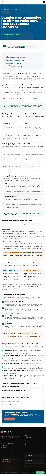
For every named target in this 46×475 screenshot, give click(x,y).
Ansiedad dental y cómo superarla (9, 459)
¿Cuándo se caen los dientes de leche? (10, 454)
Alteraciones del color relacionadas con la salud (15, 62)
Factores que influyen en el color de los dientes (15, 59)
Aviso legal (34, 472)
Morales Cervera (21, 78)
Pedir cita (4, 447)
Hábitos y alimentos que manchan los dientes (15, 60)
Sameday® (27, 435)
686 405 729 (5, 445)
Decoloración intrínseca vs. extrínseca (13, 63)
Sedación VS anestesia (6, 461)
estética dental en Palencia (22, 46)
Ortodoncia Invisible (29, 439)
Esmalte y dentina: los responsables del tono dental (16, 57)
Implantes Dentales (28, 437)
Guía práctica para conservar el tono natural (14, 66)
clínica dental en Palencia (13, 414)
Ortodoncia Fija (28, 442)
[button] (40, 472)
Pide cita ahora (8, 419)
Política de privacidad (25, 472)
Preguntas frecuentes (10, 68)
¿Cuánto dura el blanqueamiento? (9, 457)
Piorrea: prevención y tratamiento (8, 463)
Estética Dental (28, 444)
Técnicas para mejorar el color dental (13, 65)
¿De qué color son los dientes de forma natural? (14, 56)
